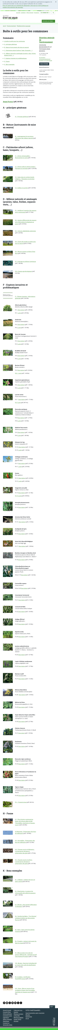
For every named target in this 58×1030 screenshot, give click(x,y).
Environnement (11, 26)
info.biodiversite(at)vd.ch (44, 59)
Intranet (16, 1021)
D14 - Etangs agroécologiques (23, 271)
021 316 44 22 (42, 57)
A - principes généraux (10, 44)
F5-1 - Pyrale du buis (21, 802)
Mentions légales (18, 1017)
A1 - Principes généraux (21, 116)
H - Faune (7, 61)
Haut (51, 1006)
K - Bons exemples (9, 64)
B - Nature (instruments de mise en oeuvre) (16, 47)
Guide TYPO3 (17, 1019)
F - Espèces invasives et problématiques (15, 58)
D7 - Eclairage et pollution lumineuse (25, 261)
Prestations (36, 12)
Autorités (18, 12)
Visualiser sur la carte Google (45, 60)
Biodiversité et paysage (23, 26)
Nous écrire (44, 64)
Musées (28, 1015)
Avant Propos (8, 102)
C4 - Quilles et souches (21, 188)
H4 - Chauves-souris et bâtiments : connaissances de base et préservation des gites (25, 851)
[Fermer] (56, 2)
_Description (21, 324)
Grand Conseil (7, 1010)
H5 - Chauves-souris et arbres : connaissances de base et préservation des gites (23, 861)
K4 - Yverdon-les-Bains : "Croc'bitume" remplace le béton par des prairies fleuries (25, 918)
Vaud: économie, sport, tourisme (35, 1013)
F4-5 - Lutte (18, 373)
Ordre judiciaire (7, 1014)
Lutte (19, 313)
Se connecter (45, 12)
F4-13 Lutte (18, 496)
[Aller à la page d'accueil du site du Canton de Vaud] (13, 17)
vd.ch (4, 26)
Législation (23, 12)
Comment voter (7, 1016)
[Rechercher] (53, 12)
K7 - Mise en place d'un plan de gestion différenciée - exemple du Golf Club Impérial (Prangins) (26, 954)
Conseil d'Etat (7, 1012)
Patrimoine (29, 1017)
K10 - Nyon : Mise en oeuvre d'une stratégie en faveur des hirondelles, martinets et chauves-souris (25, 990)
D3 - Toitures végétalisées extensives (25, 231)
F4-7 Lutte (18, 402)
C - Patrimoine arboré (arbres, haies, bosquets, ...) (18, 50)
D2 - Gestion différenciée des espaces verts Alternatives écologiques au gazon (25, 222)
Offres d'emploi (29, 12)
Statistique (6, 1021)
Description (21, 310)
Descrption (21, 733)
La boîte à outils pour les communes (14, 41)
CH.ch (27, 1018)
